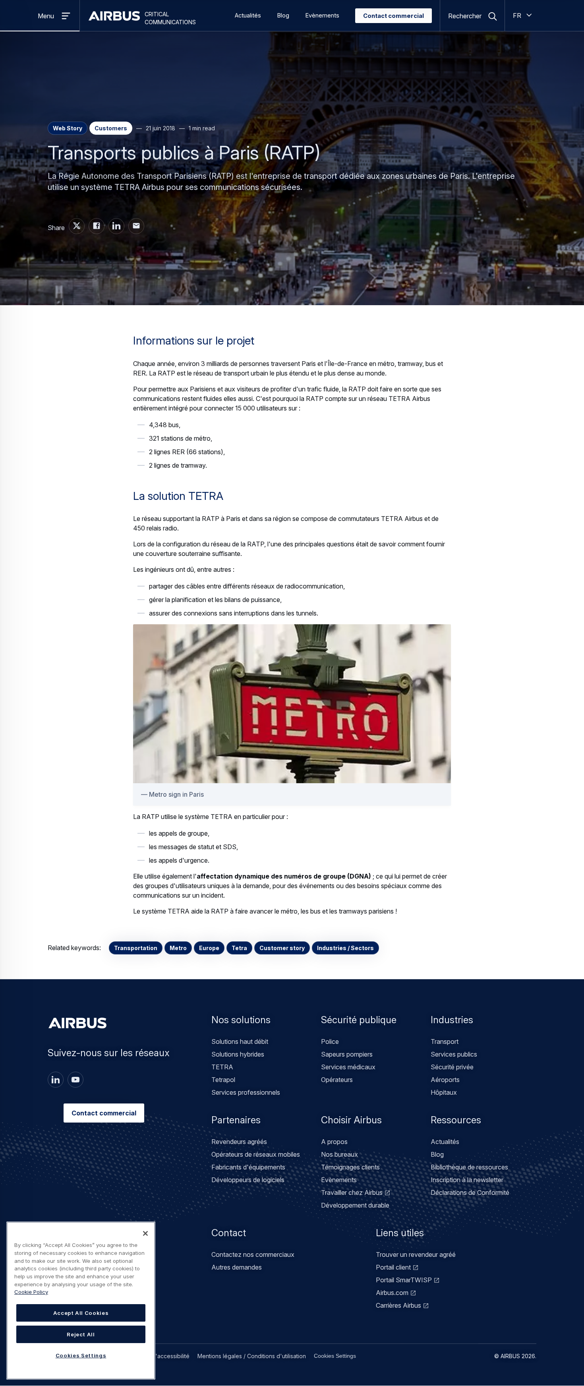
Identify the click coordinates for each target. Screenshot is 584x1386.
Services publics (454, 1054)
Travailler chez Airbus (352, 1192)
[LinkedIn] (56, 1080)
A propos (334, 1142)
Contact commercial (393, 15)
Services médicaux (348, 1067)
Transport (444, 1041)
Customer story (282, 948)
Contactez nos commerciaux (252, 1254)
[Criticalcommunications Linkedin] (116, 226)
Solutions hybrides (237, 1054)
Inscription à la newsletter (467, 1180)
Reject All (81, 1334)
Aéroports (445, 1080)
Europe (209, 948)
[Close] (145, 1233)
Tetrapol (223, 1080)
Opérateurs (337, 1080)
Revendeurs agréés (239, 1142)
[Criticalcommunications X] (77, 226)
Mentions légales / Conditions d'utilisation (251, 1356)
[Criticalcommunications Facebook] (96, 226)
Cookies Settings (335, 1356)
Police (330, 1041)
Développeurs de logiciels (247, 1180)
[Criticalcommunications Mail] (136, 226)
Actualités (248, 15)
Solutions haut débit (239, 1041)
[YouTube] (75, 1080)
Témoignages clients (350, 1167)
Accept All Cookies (81, 1313)
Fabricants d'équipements (248, 1167)
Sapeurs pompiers (347, 1054)
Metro (178, 948)
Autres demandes (236, 1267)
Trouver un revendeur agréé (416, 1254)
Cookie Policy (31, 1292)
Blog (283, 15)
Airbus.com (392, 1293)
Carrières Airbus (398, 1305)
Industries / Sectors (345, 948)
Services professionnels (245, 1092)
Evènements (322, 15)
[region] (80, 1300)
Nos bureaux (339, 1154)
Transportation (135, 948)
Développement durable (355, 1205)
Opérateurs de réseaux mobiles (255, 1154)
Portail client (393, 1267)
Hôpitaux (444, 1092)
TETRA (222, 1067)
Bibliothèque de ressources (469, 1167)
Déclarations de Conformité (470, 1192)
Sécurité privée (452, 1067)
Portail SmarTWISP (404, 1280)
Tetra (239, 948)
